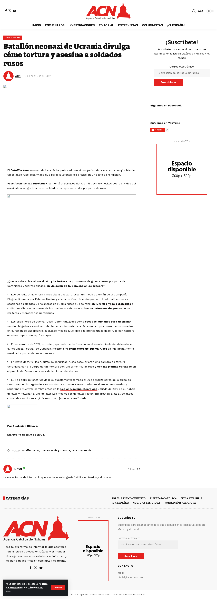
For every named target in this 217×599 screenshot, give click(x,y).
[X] (10, 10)
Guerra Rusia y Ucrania (55, 450)
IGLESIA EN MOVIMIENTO (129, 498)
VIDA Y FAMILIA (12, 37)
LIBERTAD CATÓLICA (163, 498)
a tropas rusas (73, 384)
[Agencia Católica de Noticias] (108, 11)
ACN (18, 75)
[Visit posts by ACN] (7, 469)
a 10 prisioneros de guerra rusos (85, 348)
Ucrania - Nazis (81, 450)
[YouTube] (14, 10)
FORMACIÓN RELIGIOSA (180, 502)
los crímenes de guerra (106, 308)
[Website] (138, 469)
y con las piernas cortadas (113, 366)
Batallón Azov (30, 450)
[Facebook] (6, 10)
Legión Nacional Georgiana (78, 389)
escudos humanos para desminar (108, 321)
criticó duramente (118, 303)
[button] (58, 587)
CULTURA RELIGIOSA (146, 502)
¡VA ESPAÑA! (120, 502)
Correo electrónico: (182, 66)
